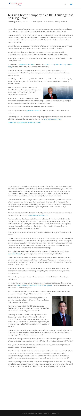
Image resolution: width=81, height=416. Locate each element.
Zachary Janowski (15, 22)
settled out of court (14, 254)
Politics (56, 22)
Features (42, 22)
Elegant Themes (36, 413)
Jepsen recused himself (33, 110)
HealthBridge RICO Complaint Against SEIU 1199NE (24, 122)
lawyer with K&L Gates (27, 64)
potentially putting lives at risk (38, 215)
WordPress (55, 413)
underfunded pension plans (52, 119)
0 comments (64, 22)
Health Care (49, 22)
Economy (35, 22)
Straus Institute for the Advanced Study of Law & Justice (34, 285)
